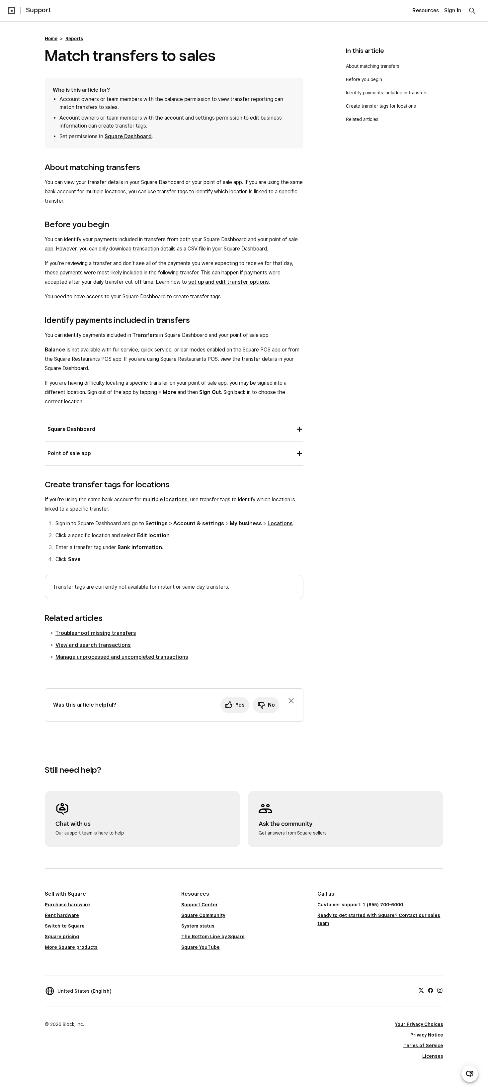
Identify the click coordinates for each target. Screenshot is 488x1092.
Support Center (199, 904)
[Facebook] (430, 990)
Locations (280, 523)
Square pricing (62, 936)
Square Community (203, 915)
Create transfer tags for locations (381, 106)
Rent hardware (62, 915)
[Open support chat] (469, 1073)
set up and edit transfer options (228, 282)
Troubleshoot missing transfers (95, 633)
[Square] (11, 10)
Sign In (452, 10)
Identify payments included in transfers (387, 92)
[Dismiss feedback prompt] (291, 701)
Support (38, 10)
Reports (74, 38)
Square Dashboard (128, 136)
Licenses (432, 1056)
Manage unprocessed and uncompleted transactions (121, 657)
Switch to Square (65, 926)
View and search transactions (93, 645)
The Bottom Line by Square (213, 936)
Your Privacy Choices (419, 1024)
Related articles (362, 119)
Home (51, 38)
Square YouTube (200, 947)
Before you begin (364, 79)
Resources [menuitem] (425, 10)
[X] (421, 990)
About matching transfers (372, 66)
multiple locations (165, 499)
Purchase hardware (67, 904)
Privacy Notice (426, 1035)
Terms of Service (423, 1045)
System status (197, 926)
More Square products (71, 947)
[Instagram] (440, 990)
